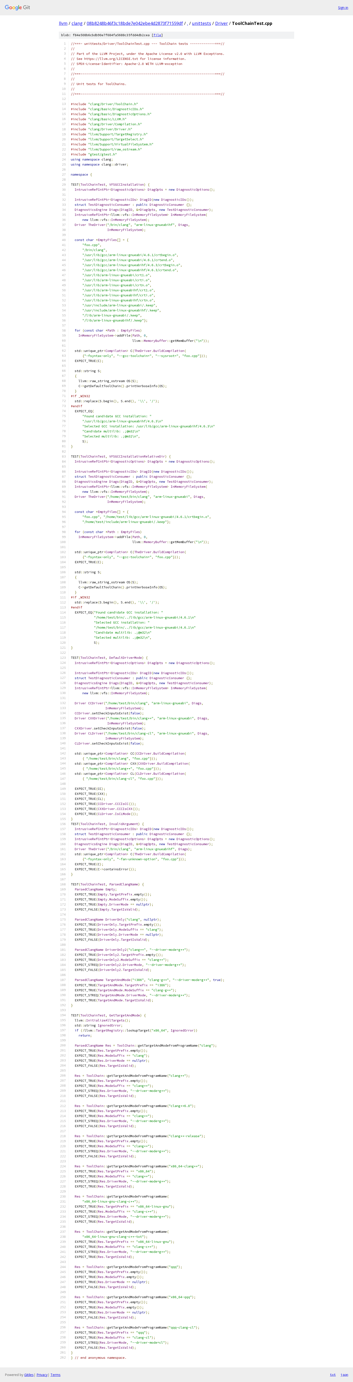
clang (77, 23)
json (344, 1374)
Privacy (42, 1374)
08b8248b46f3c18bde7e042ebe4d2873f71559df (135, 23)
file (157, 35)
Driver (221, 23)
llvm (63, 23)
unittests (201, 23)
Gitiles (29, 1374)
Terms (55, 1374)
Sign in (343, 7)
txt (333, 1374)
